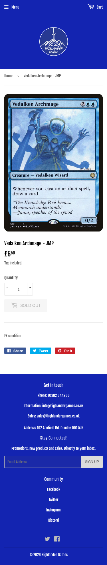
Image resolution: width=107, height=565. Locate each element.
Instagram (53, 510)
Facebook (53, 489)
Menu (15, 7)
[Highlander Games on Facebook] (57, 539)
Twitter (53, 499)
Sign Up (92, 462)
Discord (53, 520)
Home (8, 76)
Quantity (11, 277)
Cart (99, 7)
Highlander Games (55, 554)
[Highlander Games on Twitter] (47, 539)
